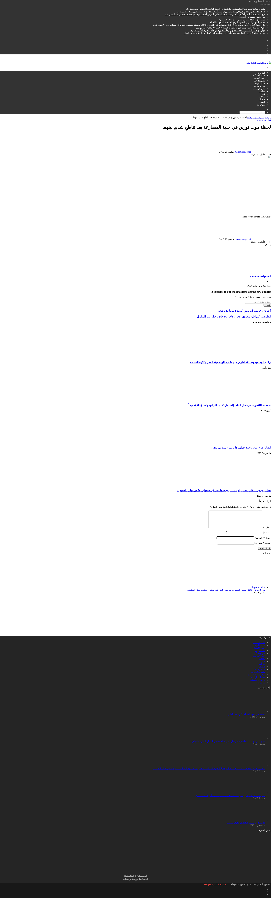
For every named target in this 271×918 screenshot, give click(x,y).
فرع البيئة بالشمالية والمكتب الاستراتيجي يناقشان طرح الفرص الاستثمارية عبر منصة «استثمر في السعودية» (215, 14)
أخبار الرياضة (259, 88)
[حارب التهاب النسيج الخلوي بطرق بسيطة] (249, 820)
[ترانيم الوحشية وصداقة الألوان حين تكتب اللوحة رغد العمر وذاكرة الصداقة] (243, 357)
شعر (263, 94)
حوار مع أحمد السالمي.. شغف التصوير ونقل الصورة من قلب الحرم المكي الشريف (227, 30)
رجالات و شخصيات (256, 674)
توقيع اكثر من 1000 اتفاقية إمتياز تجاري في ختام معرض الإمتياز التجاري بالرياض (228, 741)
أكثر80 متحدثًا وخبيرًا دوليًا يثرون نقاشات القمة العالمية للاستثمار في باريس (230, 28)
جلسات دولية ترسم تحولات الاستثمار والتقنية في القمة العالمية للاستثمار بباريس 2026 (225, 9)
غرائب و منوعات (255, 117)
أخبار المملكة (259, 75)
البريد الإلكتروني (262, 537)
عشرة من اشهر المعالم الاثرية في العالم (246, 714)
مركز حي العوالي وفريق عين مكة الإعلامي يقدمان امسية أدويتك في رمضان (230, 795)
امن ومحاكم (259, 86)
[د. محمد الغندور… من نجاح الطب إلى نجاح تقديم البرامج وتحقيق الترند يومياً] (243, 399)
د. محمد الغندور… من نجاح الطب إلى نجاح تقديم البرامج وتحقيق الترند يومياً (229, 405)
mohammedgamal (243, 152)
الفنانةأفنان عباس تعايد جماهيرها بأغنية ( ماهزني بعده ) (241, 447)
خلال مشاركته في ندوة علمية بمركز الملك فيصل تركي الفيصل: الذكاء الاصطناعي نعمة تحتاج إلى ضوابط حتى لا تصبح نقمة (209, 25)
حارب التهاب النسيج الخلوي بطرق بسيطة (246, 822)
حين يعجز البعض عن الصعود (252, 17)
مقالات (262, 91)
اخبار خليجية (259, 80)
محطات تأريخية (258, 677)
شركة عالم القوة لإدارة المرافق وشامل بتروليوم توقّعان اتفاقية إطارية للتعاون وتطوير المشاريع (221, 11)
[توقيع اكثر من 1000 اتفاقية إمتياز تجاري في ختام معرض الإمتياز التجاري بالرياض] (249, 738)
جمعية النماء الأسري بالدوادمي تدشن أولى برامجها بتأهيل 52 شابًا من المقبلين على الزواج (224, 33)
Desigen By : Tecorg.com (215, 884)
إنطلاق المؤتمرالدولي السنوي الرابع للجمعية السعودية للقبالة (237, 22)
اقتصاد (262, 99)
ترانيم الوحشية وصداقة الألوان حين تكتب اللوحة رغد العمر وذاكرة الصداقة (230, 362)
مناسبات (261, 682)
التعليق (267, 527)
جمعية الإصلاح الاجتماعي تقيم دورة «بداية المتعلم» (242, 19)
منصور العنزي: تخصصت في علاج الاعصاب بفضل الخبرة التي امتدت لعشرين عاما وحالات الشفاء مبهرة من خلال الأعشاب (209, 768)
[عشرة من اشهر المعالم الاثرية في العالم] (249, 711)
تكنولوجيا (261, 105)
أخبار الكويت (259, 78)
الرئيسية (261, 72)
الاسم (267, 532)
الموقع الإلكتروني (263, 543)
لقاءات (262, 96)
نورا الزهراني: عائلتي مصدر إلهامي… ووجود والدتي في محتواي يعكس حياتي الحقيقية (224, 490)
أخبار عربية (260, 83)
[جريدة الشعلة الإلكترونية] (258, 63)
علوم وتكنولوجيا (258, 672)
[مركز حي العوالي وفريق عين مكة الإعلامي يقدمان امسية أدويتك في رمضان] (249, 793)
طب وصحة (260, 669)
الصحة (262, 102)
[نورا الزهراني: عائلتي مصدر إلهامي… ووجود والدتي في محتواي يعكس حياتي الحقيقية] (243, 485)
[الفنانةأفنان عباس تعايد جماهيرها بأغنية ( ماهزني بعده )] (243, 442)
